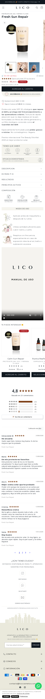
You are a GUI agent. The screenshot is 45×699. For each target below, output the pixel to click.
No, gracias (29, 359)
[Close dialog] (42, 339)
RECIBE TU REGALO (29, 350)
